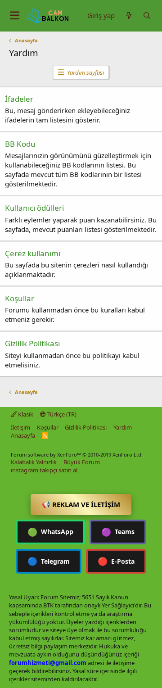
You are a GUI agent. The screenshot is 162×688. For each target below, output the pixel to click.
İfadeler (19, 99)
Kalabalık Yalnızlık (34, 462)
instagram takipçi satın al (44, 470)
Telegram (48, 561)
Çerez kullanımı (32, 253)
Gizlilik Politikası (32, 343)
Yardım (122, 427)
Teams (118, 531)
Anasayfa (23, 435)
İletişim (20, 427)
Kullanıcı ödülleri (34, 208)
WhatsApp (50, 531)
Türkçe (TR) (61, 414)
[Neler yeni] (129, 15)
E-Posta (116, 561)
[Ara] (147, 15)
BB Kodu (20, 144)
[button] (14, 16)
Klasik (25, 414)
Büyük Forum (81, 462)
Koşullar (19, 298)
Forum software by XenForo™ (77, 454)
